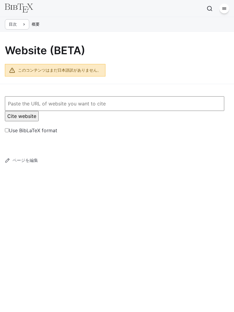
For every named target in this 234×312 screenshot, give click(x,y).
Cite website (21, 116)
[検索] (209, 8)
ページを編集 (25, 160)
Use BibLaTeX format (33, 130)
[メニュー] (224, 8)
